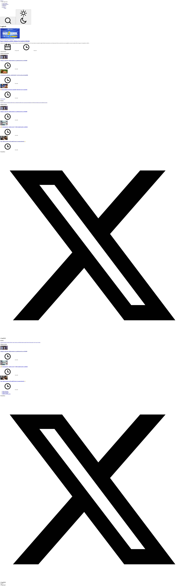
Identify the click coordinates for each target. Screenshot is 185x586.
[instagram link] (3, 338)
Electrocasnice (45, 102)
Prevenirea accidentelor (15, 102)
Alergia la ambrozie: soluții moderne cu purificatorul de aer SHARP (13, 60)
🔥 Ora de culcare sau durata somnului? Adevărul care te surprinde (13, 89)
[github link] (5, 338)
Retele (11, 342)
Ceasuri (13, 342)
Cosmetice (8, 342)
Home (5, 8)
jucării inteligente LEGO (29, 102)
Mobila (20, 342)
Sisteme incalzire (23, 342)
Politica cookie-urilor (5, 392)
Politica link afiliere (5, 391)
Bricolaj (28, 342)
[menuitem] (93, 3)
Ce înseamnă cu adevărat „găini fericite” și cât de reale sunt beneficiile (14, 75)
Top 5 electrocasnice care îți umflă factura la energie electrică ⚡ (12, 141)
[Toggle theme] (23, 16)
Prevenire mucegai (23, 102)
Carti (34, 342)
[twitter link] (92, 337)
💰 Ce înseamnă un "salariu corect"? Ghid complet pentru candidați (14, 126)
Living (11, 102)
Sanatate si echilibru (5, 4)
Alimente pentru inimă (39, 102)
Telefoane (1, 342)
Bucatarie (5, 342)
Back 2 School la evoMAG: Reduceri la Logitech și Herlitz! (15, 41)
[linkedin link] (2, 338)
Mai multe (3, 7)
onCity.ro (1, 0)
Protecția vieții (2, 102)
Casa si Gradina (4, 3)
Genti (19, 102)
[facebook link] (1, 338)
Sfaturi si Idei (4, 5)
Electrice (34, 102)
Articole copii (17, 342)
